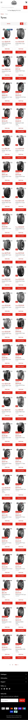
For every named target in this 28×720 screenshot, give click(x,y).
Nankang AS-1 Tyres (6, 621)
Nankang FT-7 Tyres (20, 463)
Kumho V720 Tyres (6, 411)
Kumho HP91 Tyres (20, 333)
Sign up (22, 700)
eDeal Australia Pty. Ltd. (16, 717)
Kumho (17, 44)
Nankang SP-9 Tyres (20, 542)
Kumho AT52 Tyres (6, 71)
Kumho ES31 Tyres (6, 437)
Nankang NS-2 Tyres (7, 649)
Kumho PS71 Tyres (20, 307)
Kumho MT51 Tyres (6, 281)
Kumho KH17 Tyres (20, 437)
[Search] (25, 7)
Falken (3, 46)
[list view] (25, 24)
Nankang (3, 98)
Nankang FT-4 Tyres (6, 542)
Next (16, 664)
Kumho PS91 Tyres (6, 359)
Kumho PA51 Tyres (20, 43)
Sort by (8, 23)
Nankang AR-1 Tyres (6, 517)
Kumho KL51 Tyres (20, 202)
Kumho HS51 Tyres (6, 385)
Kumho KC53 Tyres (20, 385)
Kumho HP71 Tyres (6, 255)
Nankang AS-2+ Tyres (7, 97)
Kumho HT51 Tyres (20, 255)
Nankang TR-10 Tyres (21, 97)
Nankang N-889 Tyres (21, 489)
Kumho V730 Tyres (20, 228)
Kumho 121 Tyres (20, 150)
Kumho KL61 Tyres (20, 281)
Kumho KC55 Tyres (6, 228)
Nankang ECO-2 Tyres (7, 568)
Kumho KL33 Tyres (20, 359)
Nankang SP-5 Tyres (20, 517)
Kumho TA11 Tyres (6, 150)
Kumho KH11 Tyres (6, 307)
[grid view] (21, 24)
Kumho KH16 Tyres (20, 176)
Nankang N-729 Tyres (21, 594)
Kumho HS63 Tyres (6, 202)
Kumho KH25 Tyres (6, 176)
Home (2, 14)
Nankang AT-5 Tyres (20, 568)
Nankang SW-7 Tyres (7, 123)
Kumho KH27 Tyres (20, 70)
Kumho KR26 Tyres (20, 411)
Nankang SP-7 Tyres (6, 463)
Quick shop (7, 48)
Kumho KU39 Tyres (6, 333)
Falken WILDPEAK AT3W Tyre (6, 44)
